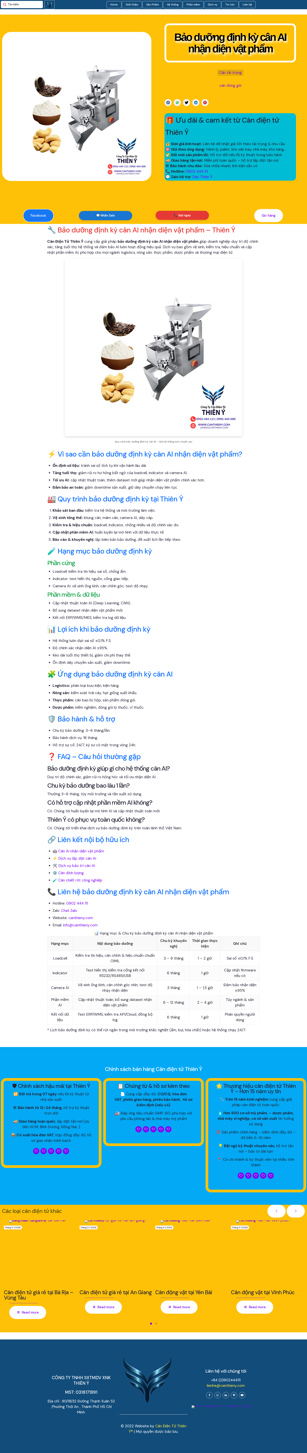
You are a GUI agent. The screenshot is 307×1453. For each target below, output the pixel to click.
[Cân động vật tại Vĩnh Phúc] (269, 1253)
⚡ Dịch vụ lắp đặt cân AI (74, 858)
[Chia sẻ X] (186, 102)
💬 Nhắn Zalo (105, 215)
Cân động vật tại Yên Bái (183, 1292)
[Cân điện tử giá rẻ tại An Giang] (118, 1253)
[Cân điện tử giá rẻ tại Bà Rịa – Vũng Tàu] (42, 1253)
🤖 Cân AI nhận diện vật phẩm (78, 851)
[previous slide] (276, 1211)
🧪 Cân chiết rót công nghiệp (77, 880)
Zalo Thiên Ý (202, 176)
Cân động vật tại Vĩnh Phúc (263, 1292)
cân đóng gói (230, 85)
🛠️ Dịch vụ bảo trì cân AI (74, 865)
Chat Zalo (69, 910)
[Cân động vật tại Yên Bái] (194, 1253)
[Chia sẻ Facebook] (168, 102)
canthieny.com (80, 917)
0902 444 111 (197, 171)
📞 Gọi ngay (182, 215)
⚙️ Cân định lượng (68, 872)
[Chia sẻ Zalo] (177, 102)
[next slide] (296, 1211)
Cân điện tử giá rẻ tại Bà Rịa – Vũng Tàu (38, 1295)
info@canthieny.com (80, 925)
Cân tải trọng (230, 72)
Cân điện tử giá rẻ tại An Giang (116, 1292)
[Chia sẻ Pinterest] (205, 102)
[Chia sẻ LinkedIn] (195, 102)
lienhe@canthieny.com (226, 1385)
